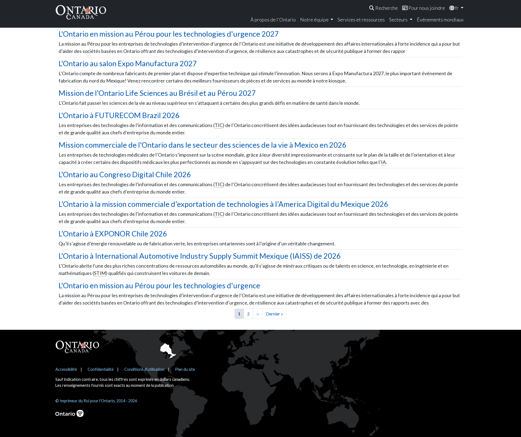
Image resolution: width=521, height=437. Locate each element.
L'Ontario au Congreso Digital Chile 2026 (125, 174)
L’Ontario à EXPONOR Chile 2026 (113, 233)
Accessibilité (66, 369)
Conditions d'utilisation (144, 369)
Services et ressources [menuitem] (361, 20)
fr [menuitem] (456, 8)
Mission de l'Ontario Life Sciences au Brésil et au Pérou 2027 (157, 92)
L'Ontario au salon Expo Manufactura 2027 (128, 63)
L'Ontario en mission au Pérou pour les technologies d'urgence (159, 285)
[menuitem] (383, 8)
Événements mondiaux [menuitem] (440, 20)
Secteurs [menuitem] (398, 20)
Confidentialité (101, 369)
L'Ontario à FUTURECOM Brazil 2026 (119, 115)
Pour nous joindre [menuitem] (426, 8)
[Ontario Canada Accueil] (80, 12)
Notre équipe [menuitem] (314, 20)
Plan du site (185, 369)
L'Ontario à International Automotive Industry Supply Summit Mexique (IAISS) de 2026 (200, 255)
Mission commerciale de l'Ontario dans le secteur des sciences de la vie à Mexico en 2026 (203, 144)
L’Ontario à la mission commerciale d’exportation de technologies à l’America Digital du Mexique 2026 (223, 203)
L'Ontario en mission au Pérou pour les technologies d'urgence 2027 (169, 33)
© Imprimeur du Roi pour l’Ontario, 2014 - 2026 (96, 400)
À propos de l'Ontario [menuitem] (273, 20)
